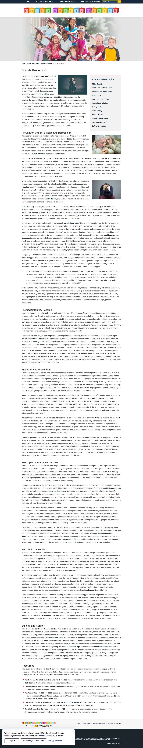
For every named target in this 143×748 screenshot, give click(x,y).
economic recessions (49, 638)
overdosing (93, 382)
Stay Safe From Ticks (100, 99)
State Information (67, 2)
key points (38, 154)
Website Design (113, 743)
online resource (74, 702)
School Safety (97, 115)
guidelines (30, 564)
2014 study (29, 207)
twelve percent (59, 556)
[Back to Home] (71, 10)
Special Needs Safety (100, 122)
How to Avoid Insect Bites (102, 92)
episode (41, 261)
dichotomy (79, 322)
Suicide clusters (59, 491)
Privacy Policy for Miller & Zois (103, 723)
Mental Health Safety (100, 118)
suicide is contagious (112, 488)
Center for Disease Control (46, 629)
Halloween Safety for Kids (102, 88)
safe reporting (92, 590)
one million (44, 94)
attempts (68, 103)
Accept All (11, 741)
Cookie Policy (44, 735)
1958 (80, 136)
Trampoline (96, 95)
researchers (46, 615)
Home (27, 2)
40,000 (45, 76)
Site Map (118, 723)
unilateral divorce (100, 647)
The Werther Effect (86, 598)
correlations (69, 223)
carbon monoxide (97, 398)
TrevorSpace (46, 696)
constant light (74, 647)
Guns (96, 418)
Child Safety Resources (90, 2)
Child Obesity (97, 84)
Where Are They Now (37, 339)
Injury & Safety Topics (44, 2)
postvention (68, 539)
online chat (103, 680)
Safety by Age (97, 107)
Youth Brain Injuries (100, 103)
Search (119, 1)
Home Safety (97, 111)
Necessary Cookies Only (33, 741)
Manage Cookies (55, 741)
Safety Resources (99, 126)
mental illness (50, 199)
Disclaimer (86, 723)
